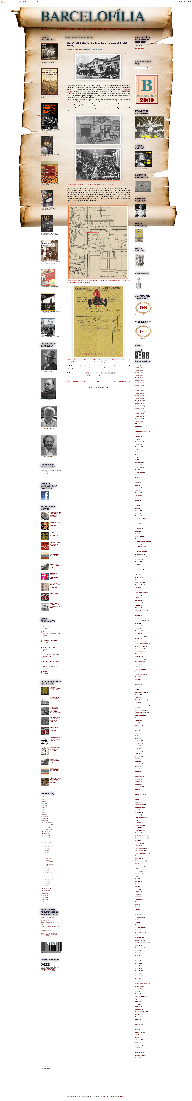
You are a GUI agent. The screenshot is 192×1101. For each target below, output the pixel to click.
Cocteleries (138, 577)
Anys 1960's (138, 408)
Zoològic (137, 1057)
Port (136, 878)
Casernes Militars (140, 546)
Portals (137, 889)
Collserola (138, 579)
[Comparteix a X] (110, 373)
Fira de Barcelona (140, 661)
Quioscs (137, 909)
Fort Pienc (138, 679)
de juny (46, 835)
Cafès (136, 513)
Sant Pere (137, 945)
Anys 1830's (138, 375)
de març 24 (48, 850)
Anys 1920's (138, 398)
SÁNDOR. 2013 (45, 920)
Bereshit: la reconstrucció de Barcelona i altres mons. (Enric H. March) (51, 633)
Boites (137, 490)
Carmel (137, 531)
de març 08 (48, 877)
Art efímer (137, 436)
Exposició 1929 (139, 651)
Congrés (137, 587)
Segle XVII (138, 978)
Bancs (137, 454)
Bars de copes (139, 472)
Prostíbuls (138, 899)
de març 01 (48, 885)
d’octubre (46, 827)
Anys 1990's (138, 416)
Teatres (137, 1006)
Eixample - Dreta (139, 618)
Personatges (138, 843)
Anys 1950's (138, 406)
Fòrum (137, 682)
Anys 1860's (138, 383)
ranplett (103, 1096)
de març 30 (48, 844)
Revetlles (137, 919)
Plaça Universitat (139, 861)
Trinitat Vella (138, 1016)
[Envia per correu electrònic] (106, 373)
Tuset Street (138, 1027)
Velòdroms (138, 1039)
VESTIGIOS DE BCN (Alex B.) (51, 661)
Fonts (136, 671)
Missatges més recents (76, 381)
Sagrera (137, 930)
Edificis (137, 607)
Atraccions (138, 446)
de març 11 (48, 872)
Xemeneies (138, 1050)
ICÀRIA (45, 671)
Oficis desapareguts (140, 817)
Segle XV (137, 973)
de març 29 (48, 846)
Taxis (136, 1004)
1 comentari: (95, 373)
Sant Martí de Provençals (142, 942)
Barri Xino (138, 467)
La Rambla (138, 740)
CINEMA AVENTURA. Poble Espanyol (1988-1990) (55, 524)
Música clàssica (139, 804)
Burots (137, 508)
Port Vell (137, 881)
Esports (137, 638)
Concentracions (139, 584)
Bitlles (137, 485)
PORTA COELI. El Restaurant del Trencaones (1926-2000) (55, 565)
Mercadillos (138, 763)
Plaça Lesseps (139, 855)
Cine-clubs (138, 559)
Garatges (137, 697)
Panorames (138, 822)
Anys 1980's (138, 413)
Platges (137, 868)
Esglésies (138, 633)
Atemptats (138, 444)
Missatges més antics (121, 381)
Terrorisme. (138, 1009)
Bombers (137, 492)
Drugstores (138, 605)
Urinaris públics (139, 1032)
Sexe (136, 991)
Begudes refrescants (140, 475)
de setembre (47, 829)
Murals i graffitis (139, 794)
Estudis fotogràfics (140, 646)
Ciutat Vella (138, 569)
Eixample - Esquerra (98, 376)
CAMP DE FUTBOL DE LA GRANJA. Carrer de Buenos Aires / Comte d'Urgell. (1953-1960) (55, 710)
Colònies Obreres (140, 582)
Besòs (137, 480)
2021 (43, 807)
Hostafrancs (138, 728)
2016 (43, 818)
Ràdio (136, 912)
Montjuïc (137, 784)
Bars (136, 469)
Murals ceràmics (139, 791)
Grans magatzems (140, 710)
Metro (136, 768)
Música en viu (139, 807)
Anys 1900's (138, 393)
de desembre (47, 822)
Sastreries (138, 958)
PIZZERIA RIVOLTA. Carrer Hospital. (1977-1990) (55, 749)
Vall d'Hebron (138, 1034)
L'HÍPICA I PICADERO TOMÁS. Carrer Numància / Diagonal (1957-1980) (55, 780)
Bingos (137, 482)
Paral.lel (137, 827)
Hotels (137, 730)
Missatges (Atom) (103, 387)
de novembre (47, 824)
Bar (136, 459)
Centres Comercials (140, 556)
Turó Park (137, 1024)
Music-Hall (138, 802)
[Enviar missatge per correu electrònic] (102, 373)
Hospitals (137, 725)
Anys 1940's (138, 403)
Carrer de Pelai (139, 533)
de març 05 (48, 881)
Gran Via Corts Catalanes (142, 705)
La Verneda (138, 748)
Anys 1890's (138, 390)
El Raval (137, 623)
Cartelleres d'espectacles (142, 541)
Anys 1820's (138, 372)
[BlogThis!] (108, 373)
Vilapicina (138, 1047)
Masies (137, 761)
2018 (43, 814)
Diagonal (137, 597)
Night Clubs (138, 812)
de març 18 (48, 857)
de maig (46, 837)
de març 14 (48, 870)
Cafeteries (138, 515)
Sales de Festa (139, 932)
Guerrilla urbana (139, 715)
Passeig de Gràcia (140, 835)
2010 (43, 902)
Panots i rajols (139, 825)
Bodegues (138, 487)
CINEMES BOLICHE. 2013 (47, 917)
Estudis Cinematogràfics (141, 643)
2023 (43, 803)
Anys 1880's (138, 388)
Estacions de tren (140, 641)
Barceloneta (138, 462)
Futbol (136, 687)
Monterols (137, 781)
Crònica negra (139, 595)
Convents (137, 590)
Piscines (137, 845)
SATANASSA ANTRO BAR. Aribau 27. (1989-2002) (55, 544)
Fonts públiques (139, 676)
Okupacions (138, 820)
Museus (137, 799)
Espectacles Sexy (140, 636)
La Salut (137, 745)
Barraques (138, 464)
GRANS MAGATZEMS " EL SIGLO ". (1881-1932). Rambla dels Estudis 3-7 (55, 514)
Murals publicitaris (140, 797)
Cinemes (137, 561)
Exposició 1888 (139, 648)
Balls (136, 449)
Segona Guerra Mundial (141, 983)
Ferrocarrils (138, 656)
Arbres (137, 423)
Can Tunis (137, 526)
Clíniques (137, 572)
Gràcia (137, 702)
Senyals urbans (139, 986)
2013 (43, 895)
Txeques (137, 1029)
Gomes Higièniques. (140, 699)
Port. (136, 884)
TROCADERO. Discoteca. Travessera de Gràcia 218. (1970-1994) (55, 576)
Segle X (137, 960)
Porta (136, 886)
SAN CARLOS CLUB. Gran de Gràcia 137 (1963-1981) (55, 739)
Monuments (138, 786)
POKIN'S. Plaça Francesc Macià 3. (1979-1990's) (55, 595)
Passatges (138, 832)
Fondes (137, 666)
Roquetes (137, 924)
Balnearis (137, 452)
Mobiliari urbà (139, 774)
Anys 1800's (138, 367)
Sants (136, 950)
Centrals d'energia (140, 551)
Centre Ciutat (138, 554)
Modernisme (138, 776)
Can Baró (137, 523)
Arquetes (137, 426)
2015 (43, 820)
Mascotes (137, 758)
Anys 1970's (138, 411)
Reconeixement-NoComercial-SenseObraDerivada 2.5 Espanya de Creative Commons (50, 971)
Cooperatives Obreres (141, 592)
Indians (137, 733)
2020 (43, 809)
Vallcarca (137, 1037)
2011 (43, 899)
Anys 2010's (138, 421)
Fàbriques (138, 653)
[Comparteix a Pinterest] (115, 373)
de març (46, 842)
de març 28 (48, 848)
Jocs (136, 735)
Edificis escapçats (140, 610)
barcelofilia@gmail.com (47, 473)
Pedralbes (138, 840)
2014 (43, 893)
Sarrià (136, 955)
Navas (137, 809)
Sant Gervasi (138, 940)
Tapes (136, 999)
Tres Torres (138, 1014)
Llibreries (137, 756)
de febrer (46, 888)
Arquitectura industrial (141, 431)
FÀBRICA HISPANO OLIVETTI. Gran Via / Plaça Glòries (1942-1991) (55, 605)
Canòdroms (138, 528)
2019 (43, 812)
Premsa (137, 891)
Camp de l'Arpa (139, 521)
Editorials (137, 615)
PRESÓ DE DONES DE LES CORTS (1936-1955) (55, 699)
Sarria (136, 953)
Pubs (136, 904)
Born (136, 503)
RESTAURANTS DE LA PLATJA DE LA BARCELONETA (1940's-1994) (55, 719)
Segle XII (137, 963)
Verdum (137, 1042)
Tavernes (137, 1001)
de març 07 (48, 879)
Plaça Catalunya (139, 848)
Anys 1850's (138, 380)
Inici (98, 381)
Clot (136, 574)
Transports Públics (140, 1011)
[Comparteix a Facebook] (112, 373)
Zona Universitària (140, 1055)
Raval (136, 914)
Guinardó (137, 717)
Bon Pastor (138, 495)
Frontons (137, 684)
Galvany (137, 694)
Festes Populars (139, 659)
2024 (43, 801)
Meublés (137, 771)
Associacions (139, 441)
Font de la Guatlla (140, 669)
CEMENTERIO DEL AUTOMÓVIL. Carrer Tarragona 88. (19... (49, 862)
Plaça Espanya (139, 850)
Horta (136, 722)
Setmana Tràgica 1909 (141, 988)
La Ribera (137, 743)
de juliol (46, 833)
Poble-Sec (138, 871)
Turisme (137, 1019)
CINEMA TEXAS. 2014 (46, 930)
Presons (137, 894)
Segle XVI (137, 976)
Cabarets (137, 510)
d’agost (46, 831)
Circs (136, 564)
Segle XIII (137, 965)
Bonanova (138, 498)
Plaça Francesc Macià (141, 853)
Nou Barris (138, 814)
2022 (43, 805)
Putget (137, 907)
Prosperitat (138, 896)
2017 (43, 816)
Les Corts (137, 751)
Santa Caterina (139, 947)
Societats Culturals (140, 996)
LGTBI (136, 753)
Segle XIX (137, 970)
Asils (136, 439)
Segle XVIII (138, 981)
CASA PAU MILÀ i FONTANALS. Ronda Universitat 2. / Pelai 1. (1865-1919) (55, 585)
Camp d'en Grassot (140, 518)
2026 (43, 796)
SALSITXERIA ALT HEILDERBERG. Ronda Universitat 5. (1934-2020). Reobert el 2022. (50, 934)
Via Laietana (138, 1045)
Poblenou (137, 873)
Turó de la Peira (139, 1022)
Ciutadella (138, 567)
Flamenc (137, 664)
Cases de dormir (139, 549)
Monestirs (137, 779)
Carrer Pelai (138, 536)
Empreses (138, 625)
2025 (43, 799)
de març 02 (48, 883)
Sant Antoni (138, 937)
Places (137, 863)
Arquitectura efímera (140, 429)
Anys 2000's (138, 418)
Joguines (137, 738)
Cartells (137, 544)
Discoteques (138, 600)
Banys (137, 457)
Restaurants (138, 917)
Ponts (136, 876)
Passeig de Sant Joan (141, 838)
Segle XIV (137, 968)
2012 (43, 897)
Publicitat (137, 901)
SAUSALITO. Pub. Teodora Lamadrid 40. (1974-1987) (54, 554)
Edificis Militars (139, 613)
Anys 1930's (87, 376)
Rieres (137, 922)
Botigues (137, 505)
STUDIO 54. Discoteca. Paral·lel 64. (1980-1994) (55, 534)
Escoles (137, 628)
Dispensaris (138, 602)
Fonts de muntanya (140, 674)
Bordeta (137, 500)
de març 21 (48, 855)
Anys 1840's (138, 377)
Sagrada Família (139, 927)
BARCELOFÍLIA (93, 15)
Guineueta (138, 720)
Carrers (137, 538)
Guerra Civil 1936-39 (140, 712)
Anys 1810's (138, 370)
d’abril (46, 840)
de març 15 (48, 868)
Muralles (137, 789)
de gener (46, 890)
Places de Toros (139, 866)
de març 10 (48, 874)
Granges (137, 707)
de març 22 (48, 852)
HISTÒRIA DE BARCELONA (50, 666)
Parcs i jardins (139, 830)
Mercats (137, 766)
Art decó (137, 434)
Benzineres (138, 477)
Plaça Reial (138, 858)
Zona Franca (138, 1052)
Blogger (122, 1096)
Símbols (137, 993)
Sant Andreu (138, 935)
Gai (136, 689)
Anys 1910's (138, 395)
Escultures (138, 630)
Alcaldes (137, 365)
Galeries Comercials (140, 692)
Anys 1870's (138, 385)
